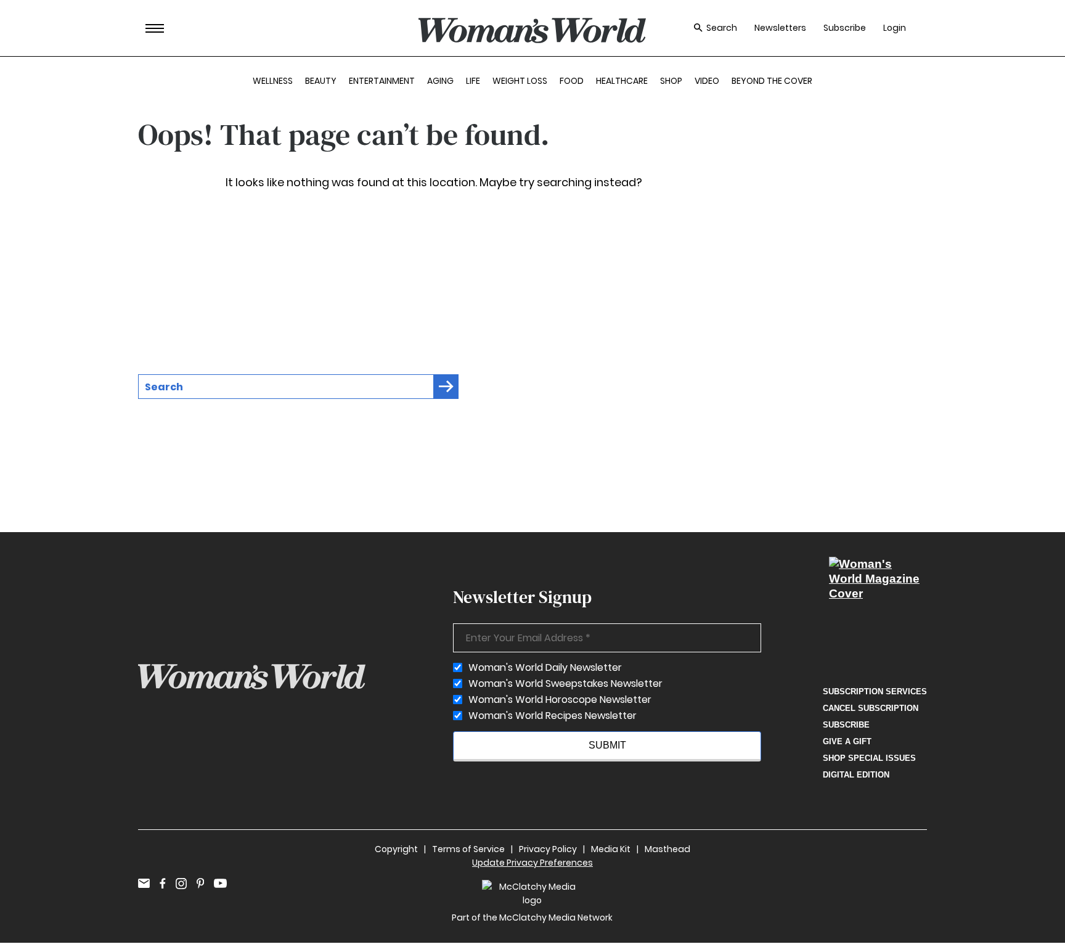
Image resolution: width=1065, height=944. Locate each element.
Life (473, 81)
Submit (607, 745)
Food (572, 81)
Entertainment (382, 81)
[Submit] (446, 386)
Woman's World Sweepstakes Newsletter (565, 684)
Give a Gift (847, 741)
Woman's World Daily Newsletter (545, 668)
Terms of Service (468, 849)
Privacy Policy (548, 849)
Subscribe (844, 28)
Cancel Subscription (870, 708)
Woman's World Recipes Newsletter (552, 716)
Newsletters (780, 28)
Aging (440, 81)
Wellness (273, 81)
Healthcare (622, 81)
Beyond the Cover (772, 81)
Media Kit (610, 849)
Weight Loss (519, 81)
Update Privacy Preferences (532, 862)
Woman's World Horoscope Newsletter (559, 700)
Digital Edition (856, 774)
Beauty (321, 81)
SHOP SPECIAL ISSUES (869, 758)
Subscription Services (875, 691)
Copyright (396, 849)
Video (707, 81)
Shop (671, 81)
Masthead (667, 849)
